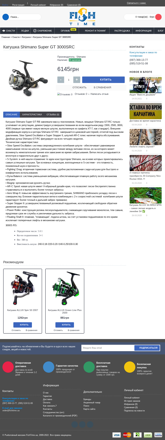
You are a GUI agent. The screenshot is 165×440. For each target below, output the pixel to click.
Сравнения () (131, 407)
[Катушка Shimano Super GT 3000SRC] (28, 78)
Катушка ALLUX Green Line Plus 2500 (65, 311)
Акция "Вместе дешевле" (143, 94)
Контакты (47, 409)
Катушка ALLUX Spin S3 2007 (22, 310)
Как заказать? (50, 406)
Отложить (80, 87)
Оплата (46, 402)
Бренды (87, 399)
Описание (11, 114)
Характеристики (32, 114)
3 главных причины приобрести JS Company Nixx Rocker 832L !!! (145, 175)
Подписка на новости (134, 410)
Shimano (81, 56)
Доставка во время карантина (145, 120)
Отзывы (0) (53, 114)
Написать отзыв (99, 94)
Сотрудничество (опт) (53, 412)
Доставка (47, 399)
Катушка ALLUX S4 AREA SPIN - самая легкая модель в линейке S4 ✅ (145, 208)
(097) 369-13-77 (139, 60)
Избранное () (130, 404)
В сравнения (102, 87)
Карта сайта (89, 409)
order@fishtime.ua (10, 410)
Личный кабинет (132, 397)
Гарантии (47, 396)
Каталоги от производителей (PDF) (60, 415)
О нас (46, 392)
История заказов (132, 401)
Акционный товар (91, 402)
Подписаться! (148, 347)
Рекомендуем (13, 262)
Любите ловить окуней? (142, 146)
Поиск (86, 406)
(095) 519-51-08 (139, 63)
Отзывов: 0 (81, 94)
